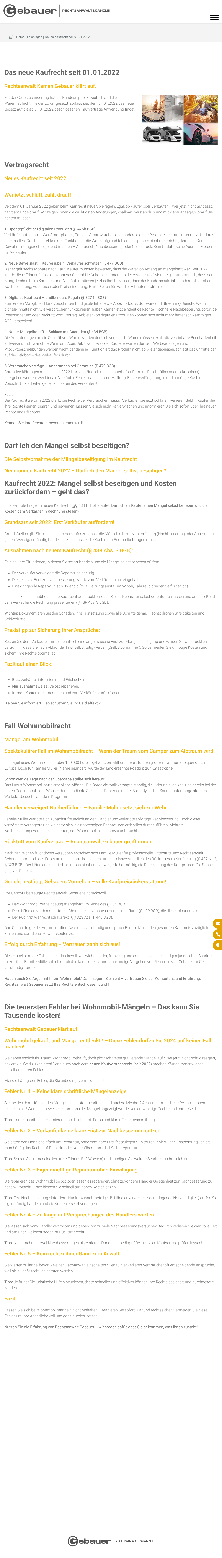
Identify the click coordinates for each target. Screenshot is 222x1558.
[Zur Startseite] (56, 16)
